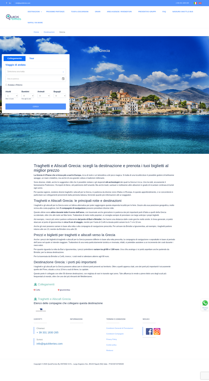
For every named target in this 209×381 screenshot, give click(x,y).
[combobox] (35, 71)
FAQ (164, 12)
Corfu (37, 290)
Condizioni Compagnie (115, 334)
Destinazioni (34, 12)
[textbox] (36, 72)
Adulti (8, 92)
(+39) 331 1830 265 (182, 3)
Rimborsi (109, 350)
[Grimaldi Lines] (50, 310)
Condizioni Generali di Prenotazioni (119, 328)
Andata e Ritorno (15, 85)
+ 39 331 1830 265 (47, 332)
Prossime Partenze (55, 12)
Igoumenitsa (64, 290)
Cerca (36, 106)
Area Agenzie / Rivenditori (119, 12)
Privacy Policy (111, 339)
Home (36, 32)
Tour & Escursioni (79, 12)
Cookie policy (111, 345)
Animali (40, 92)
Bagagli (57, 92)
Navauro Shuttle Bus (182, 12)
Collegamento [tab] (14, 58)
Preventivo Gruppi (147, 12)
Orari (97, 12)
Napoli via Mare (35, 23)
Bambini (25, 92)
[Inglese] (200, 3)
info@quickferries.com (23, 3)
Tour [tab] (31, 58)
